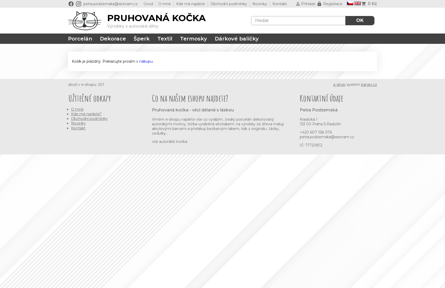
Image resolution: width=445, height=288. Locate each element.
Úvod (148, 4)
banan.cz (369, 84)
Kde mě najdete (190, 4)
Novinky (259, 4)
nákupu (146, 61)
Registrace (333, 4)
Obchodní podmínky (228, 4)
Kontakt (279, 4)
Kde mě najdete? (86, 114)
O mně (164, 4)
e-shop (339, 84)
